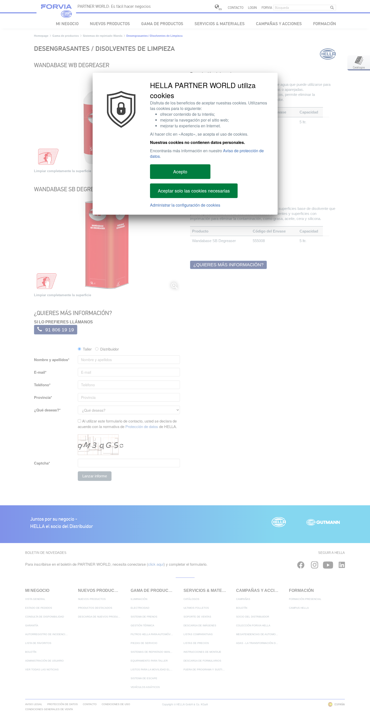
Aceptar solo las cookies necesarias (194, 190)
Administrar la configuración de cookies (185, 205)
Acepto (180, 171)
